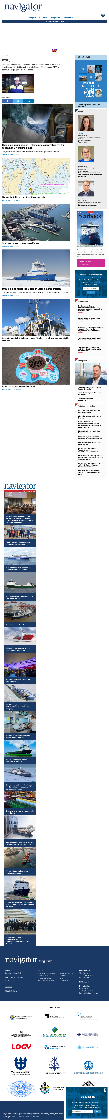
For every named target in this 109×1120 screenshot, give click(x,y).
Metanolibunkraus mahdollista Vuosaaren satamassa (89, 432)
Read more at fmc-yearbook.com (86, 263)
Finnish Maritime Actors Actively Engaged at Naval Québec (18, 543)
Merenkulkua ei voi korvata (87, 206)
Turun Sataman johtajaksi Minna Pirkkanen (89, 394)
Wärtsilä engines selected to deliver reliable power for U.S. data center (19, 843)
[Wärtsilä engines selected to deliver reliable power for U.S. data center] (20, 827)
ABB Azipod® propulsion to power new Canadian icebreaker (18, 649)
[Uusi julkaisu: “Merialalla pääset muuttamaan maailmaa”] (91, 81)
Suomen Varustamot (83, 171)
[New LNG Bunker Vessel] (20, 612)
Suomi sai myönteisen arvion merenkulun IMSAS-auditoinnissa (90, 437)
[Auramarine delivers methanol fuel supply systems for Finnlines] (20, 556)
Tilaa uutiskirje (68, 18)
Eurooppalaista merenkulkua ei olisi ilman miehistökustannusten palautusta (90, 174)
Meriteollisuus (54, 24)
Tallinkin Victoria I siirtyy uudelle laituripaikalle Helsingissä (90, 339)
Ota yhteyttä (55, 18)
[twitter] (18, 101)
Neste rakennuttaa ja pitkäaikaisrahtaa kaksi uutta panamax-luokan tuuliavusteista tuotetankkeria (90, 308)
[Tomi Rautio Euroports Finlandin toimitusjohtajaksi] (91, 374)
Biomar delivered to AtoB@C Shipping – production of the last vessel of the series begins (20, 904)
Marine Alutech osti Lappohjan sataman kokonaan (89, 319)
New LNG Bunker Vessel (15, 625)
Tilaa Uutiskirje (11, 991)
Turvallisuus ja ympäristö (54, 31)
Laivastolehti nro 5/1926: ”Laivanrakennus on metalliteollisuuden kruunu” (88, 450)
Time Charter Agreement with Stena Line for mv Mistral (19, 597)
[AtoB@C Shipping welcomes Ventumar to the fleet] (20, 748)
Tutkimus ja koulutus (54, 34)
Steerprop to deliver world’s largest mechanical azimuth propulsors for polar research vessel (19, 787)
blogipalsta (89, 140)
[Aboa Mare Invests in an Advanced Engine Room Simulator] (20, 722)
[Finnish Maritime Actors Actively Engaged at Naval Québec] (20, 532)
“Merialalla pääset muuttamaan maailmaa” (89, 105)
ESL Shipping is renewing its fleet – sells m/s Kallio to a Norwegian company (19, 707)
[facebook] (7, 101)
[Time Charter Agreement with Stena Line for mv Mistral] (20, 583)
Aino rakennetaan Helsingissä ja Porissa (89, 417)
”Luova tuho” (82, 142)
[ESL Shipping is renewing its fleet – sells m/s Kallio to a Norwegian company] (20, 693)
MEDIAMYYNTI (84, 982)
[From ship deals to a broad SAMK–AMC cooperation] (20, 665)
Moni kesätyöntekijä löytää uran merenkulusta (89, 443)
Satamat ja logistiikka (54, 28)
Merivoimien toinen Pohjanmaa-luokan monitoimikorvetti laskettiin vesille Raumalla (90, 457)
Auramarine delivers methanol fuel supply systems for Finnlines (19, 569)
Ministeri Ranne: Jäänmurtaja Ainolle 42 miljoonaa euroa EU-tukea (89, 472)
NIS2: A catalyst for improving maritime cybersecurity (17, 872)
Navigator (32, 18)
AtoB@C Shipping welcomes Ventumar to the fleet (16, 761)
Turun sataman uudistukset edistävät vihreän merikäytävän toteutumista (89, 349)
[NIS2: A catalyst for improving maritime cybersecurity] (20, 858)
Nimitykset (54, 37)
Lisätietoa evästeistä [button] (32, 1117)
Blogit (54, 40)
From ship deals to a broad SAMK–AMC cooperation (19, 681)
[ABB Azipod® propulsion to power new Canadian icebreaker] (20, 636)
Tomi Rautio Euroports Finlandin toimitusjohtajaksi (89, 388)
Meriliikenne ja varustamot (55, 21)
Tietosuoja (8, 987)
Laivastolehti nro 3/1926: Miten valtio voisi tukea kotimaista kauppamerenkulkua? (89, 465)
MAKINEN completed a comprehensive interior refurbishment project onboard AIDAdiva (17, 940)
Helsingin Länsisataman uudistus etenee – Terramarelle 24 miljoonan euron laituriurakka (90, 329)
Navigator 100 (54, 43)
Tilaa (91, 293)
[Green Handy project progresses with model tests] (20, 800)
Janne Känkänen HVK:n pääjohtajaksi (86, 399)
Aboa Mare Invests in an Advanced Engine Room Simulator (19, 737)
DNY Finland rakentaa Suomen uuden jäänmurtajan (89, 411)
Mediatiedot (43, 18)
